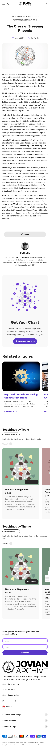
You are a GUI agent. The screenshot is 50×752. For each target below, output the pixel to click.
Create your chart (24, 341)
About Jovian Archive (11, 684)
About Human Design (10, 695)
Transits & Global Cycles (27, 16)
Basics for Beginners (17, 489)
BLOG (12, 16)
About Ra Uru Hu (9, 690)
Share (26, 234)
